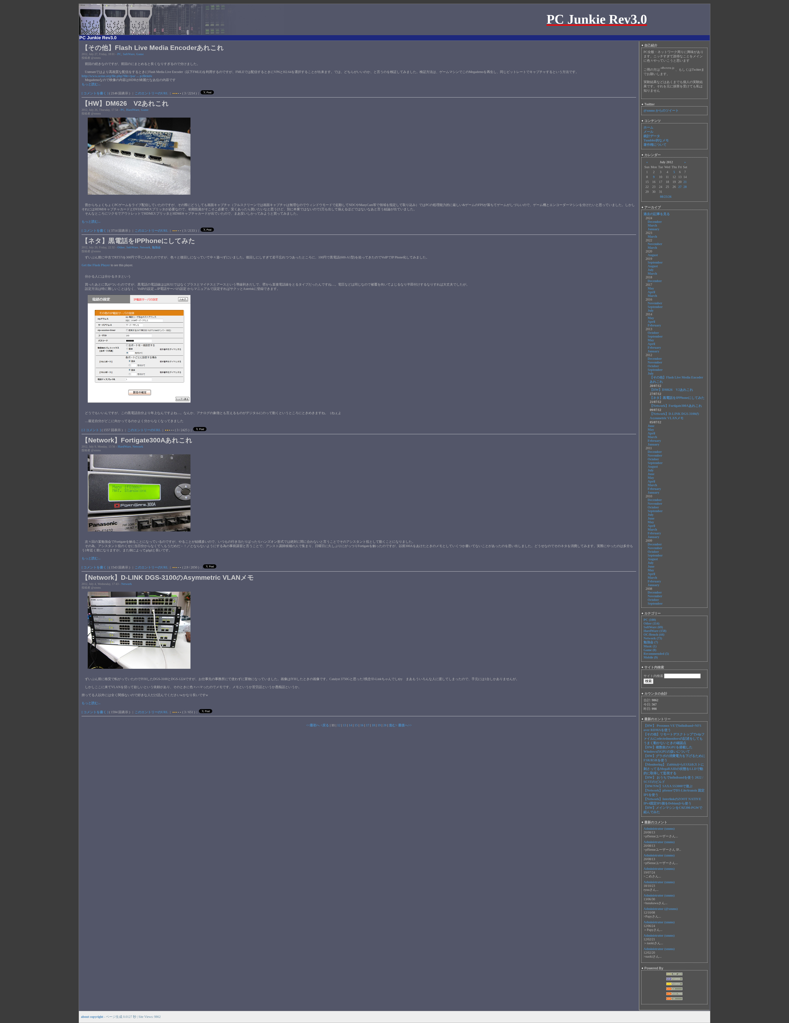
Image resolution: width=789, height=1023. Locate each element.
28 (685, 187)
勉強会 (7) (651, 642)
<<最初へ (313, 725)
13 (344, 725)
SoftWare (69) (653, 627)
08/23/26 (665, 196)
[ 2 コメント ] (91, 430)
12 (338, 725)
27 (680, 187)
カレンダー (652, 155)
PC (119, 54)
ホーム (648, 127)
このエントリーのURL (151, 93)
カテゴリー (652, 613)
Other (121, 247)
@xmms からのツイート (661, 110)
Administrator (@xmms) (661, 909)
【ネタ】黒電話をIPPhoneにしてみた (677, 397)
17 (367, 725)
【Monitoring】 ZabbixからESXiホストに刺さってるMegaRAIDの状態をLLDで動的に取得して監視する (674, 769)
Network (145, 247)
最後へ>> (405, 725)
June (651, 426)
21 (685, 182)
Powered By (653, 968)
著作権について (655, 144)
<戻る (325, 725)
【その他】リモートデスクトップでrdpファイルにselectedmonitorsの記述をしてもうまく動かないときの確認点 (674, 739)
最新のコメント (655, 822)
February (654, 325)
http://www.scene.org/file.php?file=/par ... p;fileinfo (117, 76)
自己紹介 (651, 45)
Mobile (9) (651, 657)
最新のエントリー (657, 719)
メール (648, 131)
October (653, 332)
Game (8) (650, 650)
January (653, 229)
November (655, 244)
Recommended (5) (656, 653)
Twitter (649, 104)
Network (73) (653, 638)
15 (356, 725)
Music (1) (650, 646)
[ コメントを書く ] (95, 93)
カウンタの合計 (655, 693)
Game (140, 54)
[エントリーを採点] (173, 93)
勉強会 (156, 247)
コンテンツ (652, 121)
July (651, 270)
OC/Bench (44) (654, 634)
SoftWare (129, 54)
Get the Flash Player (96, 265)
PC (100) (650, 619)
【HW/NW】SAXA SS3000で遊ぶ (668, 786)
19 (379, 725)
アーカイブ (652, 207)
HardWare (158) (655, 631)
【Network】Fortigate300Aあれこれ (676, 405)
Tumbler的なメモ (656, 140)
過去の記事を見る (657, 214)
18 (373, 725)
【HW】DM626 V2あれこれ (671, 389)
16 (361, 725)
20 (384, 725)
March (652, 225)
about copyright (92, 1016)
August (653, 255)
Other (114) (651, 623)
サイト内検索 (654, 667)
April (651, 292)
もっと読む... (91, 84)
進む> (393, 725)
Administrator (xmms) (659, 828)
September (655, 262)
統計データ (652, 136)
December (655, 221)
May (651, 288)
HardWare (132, 109)
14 (350, 725)
